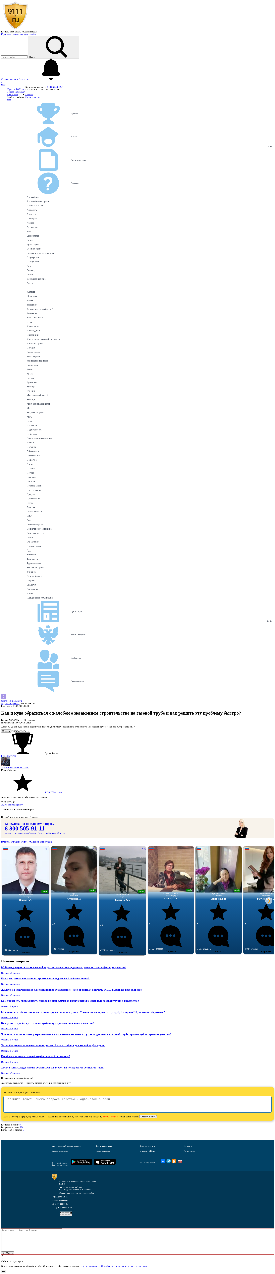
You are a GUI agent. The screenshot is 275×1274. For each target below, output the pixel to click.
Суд (29, 550)
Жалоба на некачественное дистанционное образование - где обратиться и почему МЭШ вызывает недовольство (71, 989)
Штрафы (31, 580)
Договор (31, 270)
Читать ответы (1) (20, 731)
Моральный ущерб (36, 412)
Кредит (30, 378)
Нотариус (31, 447)
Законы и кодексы (147, 1146)
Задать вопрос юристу (12, 804)
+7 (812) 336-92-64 (60, 1204)
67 (19, 1124)
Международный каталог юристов (66, 1146)
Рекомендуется (8, 756)
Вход (3, 84)
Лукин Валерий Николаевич (15, 767)
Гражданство (33, 261)
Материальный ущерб (37, 395)
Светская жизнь (34, 511)
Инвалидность (34, 330)
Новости (31, 442)
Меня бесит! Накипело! (38, 404)
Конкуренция (33, 352)
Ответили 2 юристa (10, 973)
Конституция (33, 356)
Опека (30, 464)
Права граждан (34, 485)
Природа (31, 494)
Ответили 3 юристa (10, 1073)
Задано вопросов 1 (10, 703)
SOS (9, 99)
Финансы (31, 572)
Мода (29, 408)
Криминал (32, 382)
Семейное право (35, 524)
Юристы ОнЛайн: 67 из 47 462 (17, 842)
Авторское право (35, 205)
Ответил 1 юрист (9, 1006)
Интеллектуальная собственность (43, 339)
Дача (29, 266)
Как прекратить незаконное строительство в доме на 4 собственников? (45, 978)
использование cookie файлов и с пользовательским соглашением (115, 1266)
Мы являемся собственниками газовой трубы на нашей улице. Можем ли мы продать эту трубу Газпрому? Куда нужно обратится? (83, 1011)
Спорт (30, 537)
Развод (30, 503)
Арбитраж (32, 218)
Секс (29, 520)
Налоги (30, 421)
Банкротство (33, 236)
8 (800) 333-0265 (55, 87)
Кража (30, 373)
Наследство (32, 425)
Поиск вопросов (103, 1151)
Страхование (33, 541)
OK (3, 1271)
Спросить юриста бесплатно (15, 79)
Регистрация (46, 842)
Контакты (188, 1146)
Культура (31, 386)
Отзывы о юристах (60, 1151)
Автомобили (33, 197)
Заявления (32, 313)
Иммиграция (33, 326)
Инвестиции (33, 335)
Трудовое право (34, 563)
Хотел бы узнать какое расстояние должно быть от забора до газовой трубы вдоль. (53, 1045)
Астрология (32, 227)
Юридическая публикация (40, 597)
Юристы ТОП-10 (15, 89)
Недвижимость (34, 429)
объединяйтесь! (29, 31)
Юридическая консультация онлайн (18, 34)
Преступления (34, 490)
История (31, 348)
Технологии (33, 559)
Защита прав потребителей (40, 309)
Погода (30, 473)
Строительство (34, 546)
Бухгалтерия (33, 244)
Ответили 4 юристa (10, 984)
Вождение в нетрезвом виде (40, 253)
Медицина (32, 399)
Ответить (6, 731)
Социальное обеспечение (39, 529)
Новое (12, 94)
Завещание (32, 304)
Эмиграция (32, 589)
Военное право (34, 248)
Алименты (32, 210)
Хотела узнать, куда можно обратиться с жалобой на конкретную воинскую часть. (52, 1067)
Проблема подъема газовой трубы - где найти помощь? (35, 1056)
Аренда (30, 223)
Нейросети (32, 434)
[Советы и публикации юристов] (15, 29)
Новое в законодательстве (39, 438)
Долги (30, 274)
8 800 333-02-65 (110, 1116)
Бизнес (30, 240)
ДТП (29, 287)
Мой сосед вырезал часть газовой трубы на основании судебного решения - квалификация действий (63, 967)
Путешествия (33, 498)
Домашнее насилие (36, 279)
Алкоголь (31, 214)
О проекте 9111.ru (147, 1151)
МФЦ (29, 417)
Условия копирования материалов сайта (76, 1193)
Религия (31, 507)
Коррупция (32, 365)
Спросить (26, 952)
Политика (32, 477)
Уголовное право (35, 567)
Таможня (31, 554)
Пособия (31, 481)
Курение (31, 391)
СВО (29, 516)
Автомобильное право (38, 201)
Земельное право (35, 317)
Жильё (30, 300)
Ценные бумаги (34, 576)
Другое (30, 283)
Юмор (30, 593)
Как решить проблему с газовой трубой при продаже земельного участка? (47, 1023)
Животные (32, 296)
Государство (33, 257)
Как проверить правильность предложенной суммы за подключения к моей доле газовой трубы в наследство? (70, 1000)
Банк (29, 231)
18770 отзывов (53, 792)
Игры (29, 322)
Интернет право (35, 343)
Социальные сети (35, 533)
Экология (31, 585)
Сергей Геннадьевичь (11, 701)
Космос (30, 369)
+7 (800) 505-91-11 (60, 1197)
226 (21, 1127)
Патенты (31, 468)
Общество (32, 460)
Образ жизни (33, 451)
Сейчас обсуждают (16, 92)
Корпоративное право (37, 361)
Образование (33, 455)
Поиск (36, 842)
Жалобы (31, 292)
